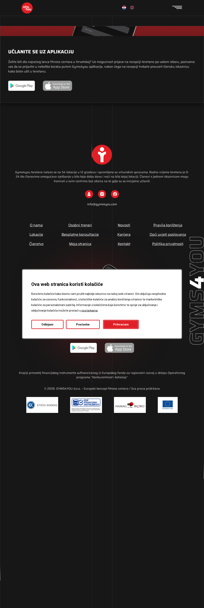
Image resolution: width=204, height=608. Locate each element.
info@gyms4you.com (102, 204)
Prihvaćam (121, 324)
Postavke (83, 324)
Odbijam (47, 324)
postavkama (89, 310)
